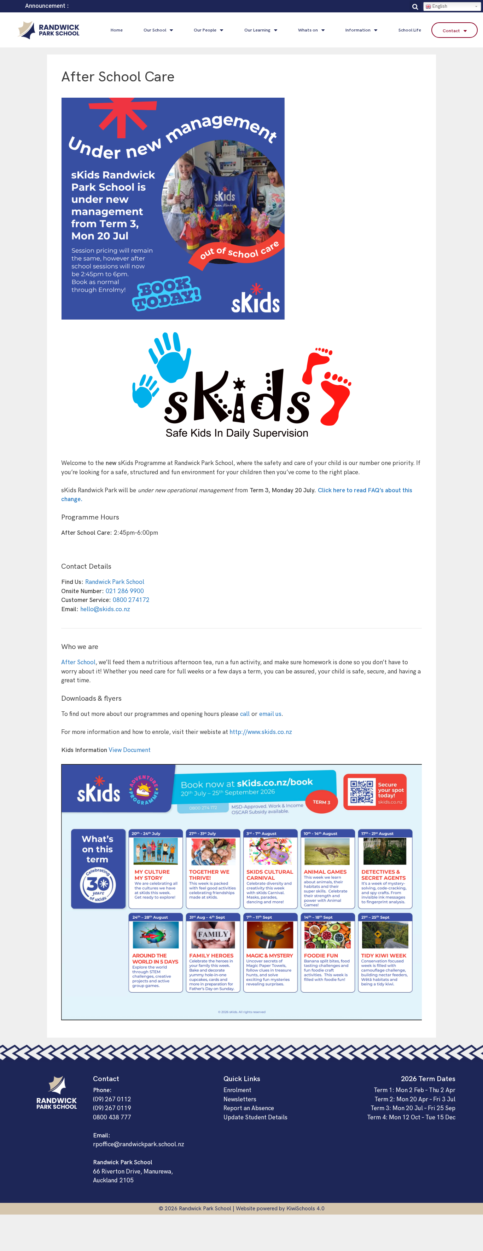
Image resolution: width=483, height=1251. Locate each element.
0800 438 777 (112, 1117)
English (439, 6)
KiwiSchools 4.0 (305, 1208)
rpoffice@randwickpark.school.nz (138, 1144)
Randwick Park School (114, 582)
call (245, 714)
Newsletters (239, 1099)
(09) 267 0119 (112, 1108)
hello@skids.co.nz (105, 609)
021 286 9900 (126, 591)
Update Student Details (255, 1117)
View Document (130, 750)
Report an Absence (248, 1108)
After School (78, 662)
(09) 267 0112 (112, 1099)
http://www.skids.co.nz (260, 732)
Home (117, 30)
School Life (409, 30)
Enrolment (237, 1090)
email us (270, 714)
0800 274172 (131, 600)
